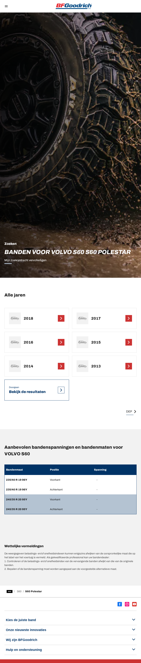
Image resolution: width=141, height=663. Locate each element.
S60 (19, 591)
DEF (129, 411)
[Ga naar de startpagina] (74, 6)
